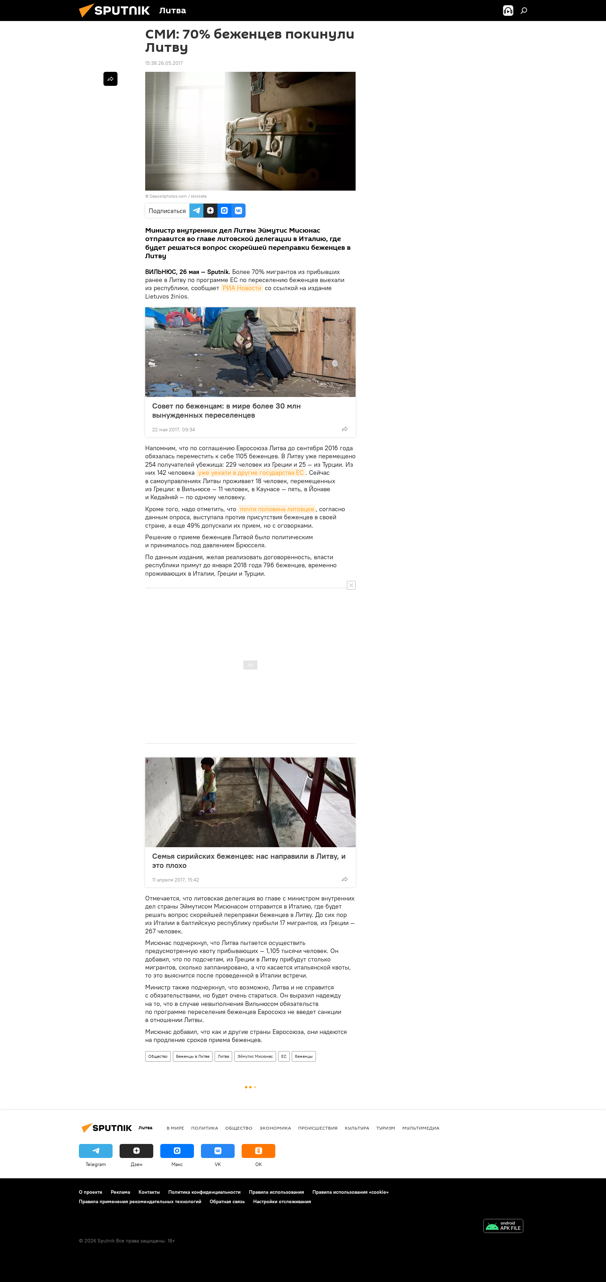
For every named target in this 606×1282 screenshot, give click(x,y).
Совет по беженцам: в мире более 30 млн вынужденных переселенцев (226, 410)
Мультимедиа (420, 1128)
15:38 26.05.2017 (164, 63)
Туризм (385, 1128)
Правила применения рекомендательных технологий (140, 1201)
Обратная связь (227, 1201)
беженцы (304, 1056)
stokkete (199, 196)
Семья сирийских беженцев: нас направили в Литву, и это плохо (249, 860)
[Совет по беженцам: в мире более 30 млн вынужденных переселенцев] (250, 352)
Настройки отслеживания (282, 1201)
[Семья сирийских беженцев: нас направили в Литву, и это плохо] (250, 802)
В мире (175, 1128)
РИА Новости (242, 288)
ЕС (284, 1056)
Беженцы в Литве (192, 1056)
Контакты (149, 1192)
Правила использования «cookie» (350, 1192)
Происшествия (318, 1128)
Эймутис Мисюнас (255, 1056)
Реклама (120, 1192)
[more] (345, 429)
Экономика (275, 1128)
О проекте (90, 1192)
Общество (158, 1056)
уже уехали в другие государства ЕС (251, 472)
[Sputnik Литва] (117, 19)
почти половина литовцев (277, 509)
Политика (204, 1128)
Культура (357, 1128)
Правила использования (276, 1192)
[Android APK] (503, 1227)
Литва (223, 1056)
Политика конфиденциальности (204, 1192)
